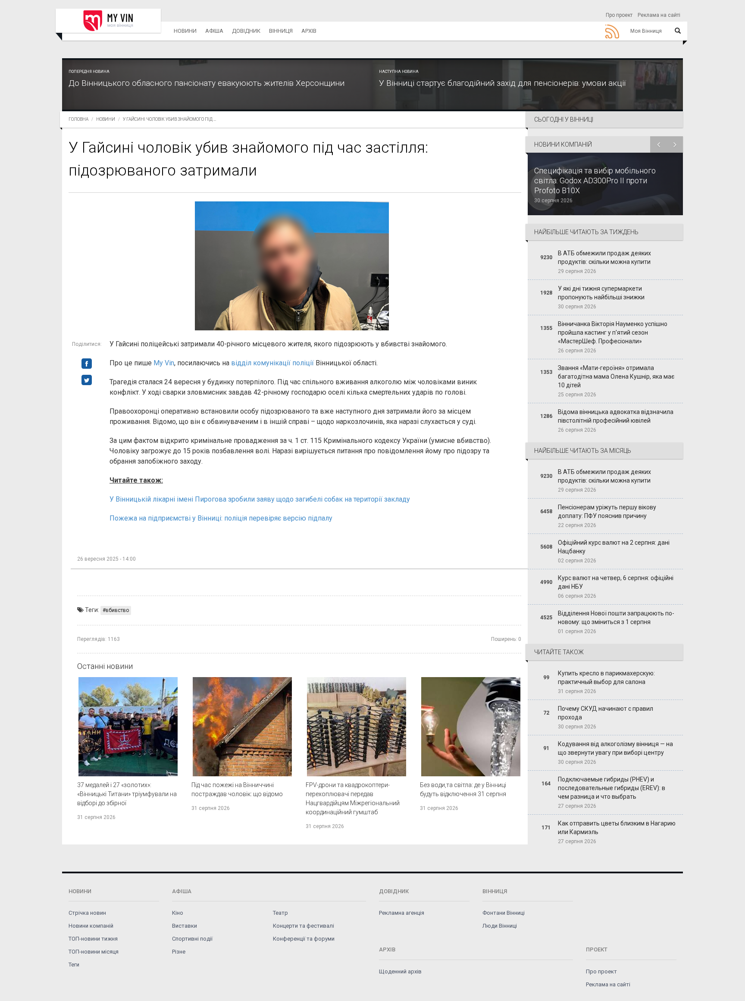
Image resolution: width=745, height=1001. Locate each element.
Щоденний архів (400, 971)
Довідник (246, 31)
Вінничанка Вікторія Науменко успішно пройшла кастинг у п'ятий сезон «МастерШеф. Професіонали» (612, 332)
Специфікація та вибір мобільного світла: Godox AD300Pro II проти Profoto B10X (595, 180)
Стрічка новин (87, 913)
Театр (280, 913)
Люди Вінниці (499, 926)
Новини (185, 31)
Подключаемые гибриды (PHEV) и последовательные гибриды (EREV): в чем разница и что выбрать (611, 788)
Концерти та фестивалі (303, 926)
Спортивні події (192, 938)
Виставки (184, 926)
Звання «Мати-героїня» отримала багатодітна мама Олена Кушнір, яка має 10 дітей (616, 376)
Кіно (177, 913)
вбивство (117, 610)
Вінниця (281, 31)
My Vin (163, 363)
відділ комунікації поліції (273, 363)
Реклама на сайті (659, 15)
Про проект (619, 15)
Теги (74, 964)
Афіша (214, 31)
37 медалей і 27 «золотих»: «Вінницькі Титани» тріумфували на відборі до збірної (127, 793)
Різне (178, 951)
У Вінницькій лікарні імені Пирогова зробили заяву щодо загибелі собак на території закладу (260, 499)
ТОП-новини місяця (94, 951)
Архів (308, 31)
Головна (78, 119)
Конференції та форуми (304, 938)
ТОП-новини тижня (93, 938)
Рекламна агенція (401, 913)
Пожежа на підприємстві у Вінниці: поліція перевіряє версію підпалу (221, 518)
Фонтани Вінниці (503, 913)
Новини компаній (91, 926)
